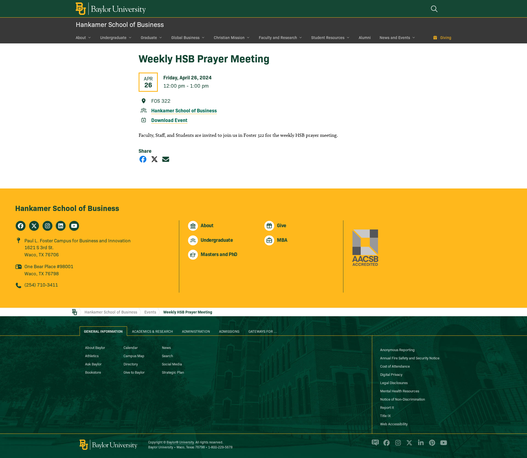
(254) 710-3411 (41, 284)
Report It (387, 407)
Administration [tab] (196, 331)
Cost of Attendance (395, 365)
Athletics (92, 355)
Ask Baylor (93, 363)
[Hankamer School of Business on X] (34, 225)
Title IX (385, 415)
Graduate (149, 37)
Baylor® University (180, 442)
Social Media (172, 363)
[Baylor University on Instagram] (397, 444)
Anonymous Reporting (397, 349)
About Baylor (95, 347)
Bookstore (93, 372)
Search (167, 355)
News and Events (395, 37)
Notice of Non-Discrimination (402, 398)
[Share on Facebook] (143, 159)
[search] (435, 8)
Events (150, 312)
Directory (131, 363)
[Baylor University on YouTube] (442, 444)
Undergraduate (113, 37)
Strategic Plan (173, 372)
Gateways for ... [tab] (262, 331)
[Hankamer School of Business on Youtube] (74, 225)
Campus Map (134, 355)
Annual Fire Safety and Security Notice (409, 357)
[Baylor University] (109, 8)
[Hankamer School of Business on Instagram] (47, 225)
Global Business (185, 37)
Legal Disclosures (394, 382)
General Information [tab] (103, 331)
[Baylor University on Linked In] (419, 444)
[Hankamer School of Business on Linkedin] (60, 225)
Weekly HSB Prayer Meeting (187, 312)
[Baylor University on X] (408, 444)
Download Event (169, 119)
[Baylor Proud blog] (374, 444)
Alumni (365, 37)
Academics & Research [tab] (152, 331)
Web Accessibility (394, 423)
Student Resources (327, 37)
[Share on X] (154, 159)
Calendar (131, 347)
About (81, 37)
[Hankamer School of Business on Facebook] (20, 225)
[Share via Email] (165, 159)
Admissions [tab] (229, 331)
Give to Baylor (134, 372)
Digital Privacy (391, 374)
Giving (445, 37)
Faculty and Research (278, 37)
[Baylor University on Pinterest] (431, 444)
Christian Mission (229, 37)
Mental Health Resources (399, 390)
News (166, 347)
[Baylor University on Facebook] (385, 444)
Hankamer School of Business (120, 24)
